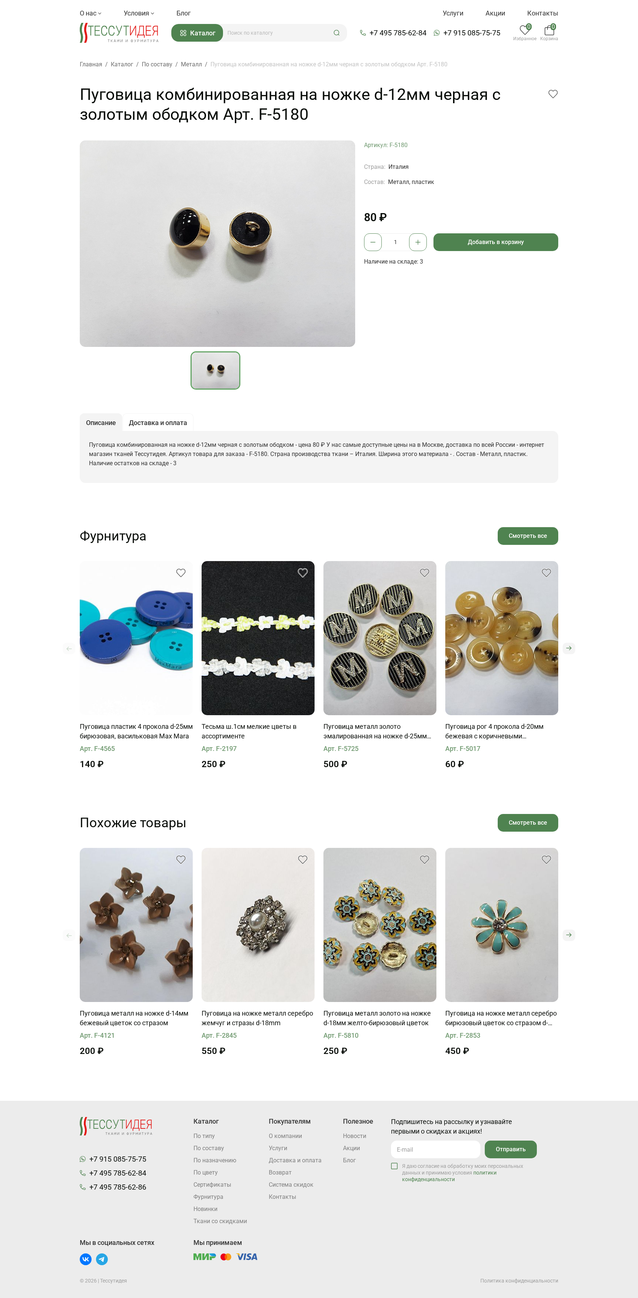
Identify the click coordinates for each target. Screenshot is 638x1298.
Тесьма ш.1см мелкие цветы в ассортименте (249, 731)
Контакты (542, 13)
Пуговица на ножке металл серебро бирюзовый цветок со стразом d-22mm (501, 1018)
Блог (183, 13)
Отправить (511, 1149)
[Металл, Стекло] (501, 925)
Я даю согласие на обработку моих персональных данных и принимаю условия (462, 1172)
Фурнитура (208, 1196)
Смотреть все (528, 535)
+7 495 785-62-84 (398, 32)
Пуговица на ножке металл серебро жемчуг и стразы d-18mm (257, 1018)
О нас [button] (89, 13)
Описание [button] (101, 423)
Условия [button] (137, 13)
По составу (208, 1148)
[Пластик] (136, 638)
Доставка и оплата (295, 1160)
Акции (495, 13)
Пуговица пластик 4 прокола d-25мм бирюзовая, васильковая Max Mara (136, 731)
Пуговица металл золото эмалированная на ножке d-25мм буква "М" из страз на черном (375, 732)
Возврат (280, 1172)
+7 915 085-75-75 (471, 32)
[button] (336, 32)
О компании (285, 1135)
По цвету (205, 1172)
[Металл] (379, 638)
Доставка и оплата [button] (158, 423)
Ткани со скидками (220, 1221)
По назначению (214, 1160)
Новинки (205, 1208)
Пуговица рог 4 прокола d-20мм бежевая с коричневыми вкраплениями (494, 732)
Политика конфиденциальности (519, 1281)
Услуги (453, 13)
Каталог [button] (203, 33)
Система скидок (291, 1184)
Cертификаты (212, 1184)
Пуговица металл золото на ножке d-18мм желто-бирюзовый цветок (377, 1018)
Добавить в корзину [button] (496, 242)
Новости (354, 1135)
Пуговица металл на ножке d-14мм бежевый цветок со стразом (134, 1018)
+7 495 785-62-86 (117, 1187)
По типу (204, 1135)
